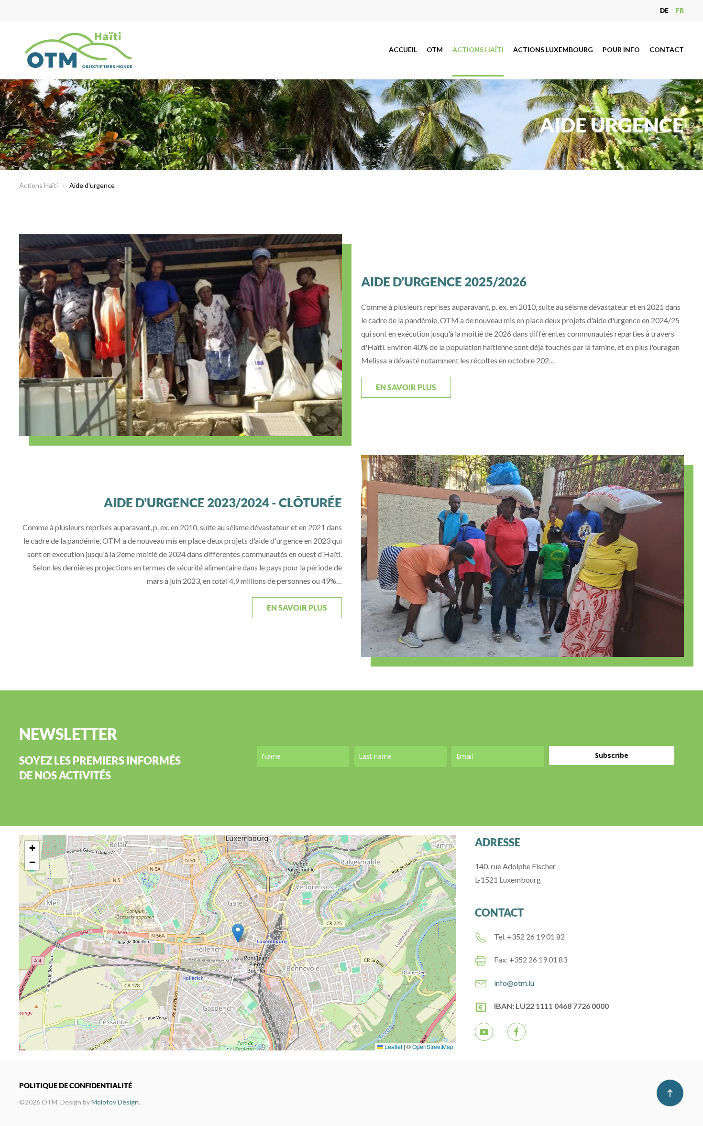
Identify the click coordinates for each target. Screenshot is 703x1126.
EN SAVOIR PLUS (406, 387)
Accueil (403, 49)
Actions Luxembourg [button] (553, 49)
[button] (238, 933)
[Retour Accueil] (79, 50)
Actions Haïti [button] (478, 49)
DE (664, 10)
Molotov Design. (115, 1102)
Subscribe (611, 755)
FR (680, 10)
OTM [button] (435, 49)
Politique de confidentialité (75, 1085)
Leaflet (392, 1046)
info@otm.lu (514, 982)
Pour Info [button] (621, 49)
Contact (666, 49)
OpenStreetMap (432, 1046)
